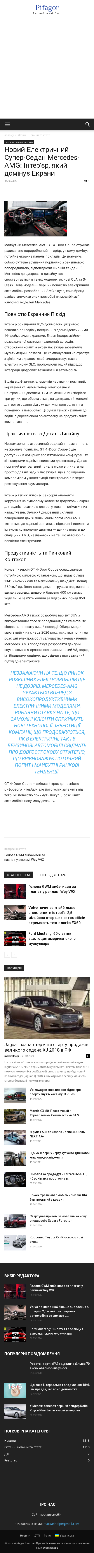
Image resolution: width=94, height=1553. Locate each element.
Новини (25, 1535)
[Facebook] (8, 190)
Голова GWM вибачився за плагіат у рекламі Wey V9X (24, 857)
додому (9, 135)
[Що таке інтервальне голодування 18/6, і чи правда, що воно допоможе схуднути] (15, 1390)
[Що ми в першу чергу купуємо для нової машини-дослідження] (15, 1158)
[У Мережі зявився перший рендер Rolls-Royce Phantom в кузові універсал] (15, 1411)
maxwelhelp (11, 1056)
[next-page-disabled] (14, 955)
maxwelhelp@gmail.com (61, 1524)
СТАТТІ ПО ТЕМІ (18, 875)
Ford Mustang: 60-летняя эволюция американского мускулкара (52, 938)
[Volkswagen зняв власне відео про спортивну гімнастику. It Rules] (15, 1095)
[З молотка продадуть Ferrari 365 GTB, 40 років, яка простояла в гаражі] (15, 1179)
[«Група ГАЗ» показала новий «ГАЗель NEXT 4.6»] (15, 1137)
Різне (47, 1535)
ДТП (37, 1535)
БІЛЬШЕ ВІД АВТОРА (51, 875)
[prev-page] (7, 955)
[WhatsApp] (39, 190)
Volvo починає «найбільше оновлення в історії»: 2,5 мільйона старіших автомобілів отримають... (59, 1311)
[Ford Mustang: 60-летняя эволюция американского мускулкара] (15, 938)
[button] (7, 124)
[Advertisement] (47, 69)
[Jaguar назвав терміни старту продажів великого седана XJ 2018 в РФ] (47, 1008)
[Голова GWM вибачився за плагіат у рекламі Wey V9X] (15, 891)
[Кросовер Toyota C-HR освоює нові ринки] (15, 1242)
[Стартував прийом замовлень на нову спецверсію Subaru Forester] (15, 1221)
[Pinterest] (28, 190)
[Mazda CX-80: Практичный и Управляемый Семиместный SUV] (15, 1116)
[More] (49, 190)
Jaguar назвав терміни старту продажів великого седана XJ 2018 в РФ (46, 1047)
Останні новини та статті (34, 135)
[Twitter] (18, 190)
